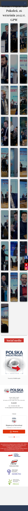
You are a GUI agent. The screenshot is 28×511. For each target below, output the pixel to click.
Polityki (14, 414)
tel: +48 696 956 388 (14, 406)
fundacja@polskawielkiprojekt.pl (14, 407)
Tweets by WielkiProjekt (14, 378)
